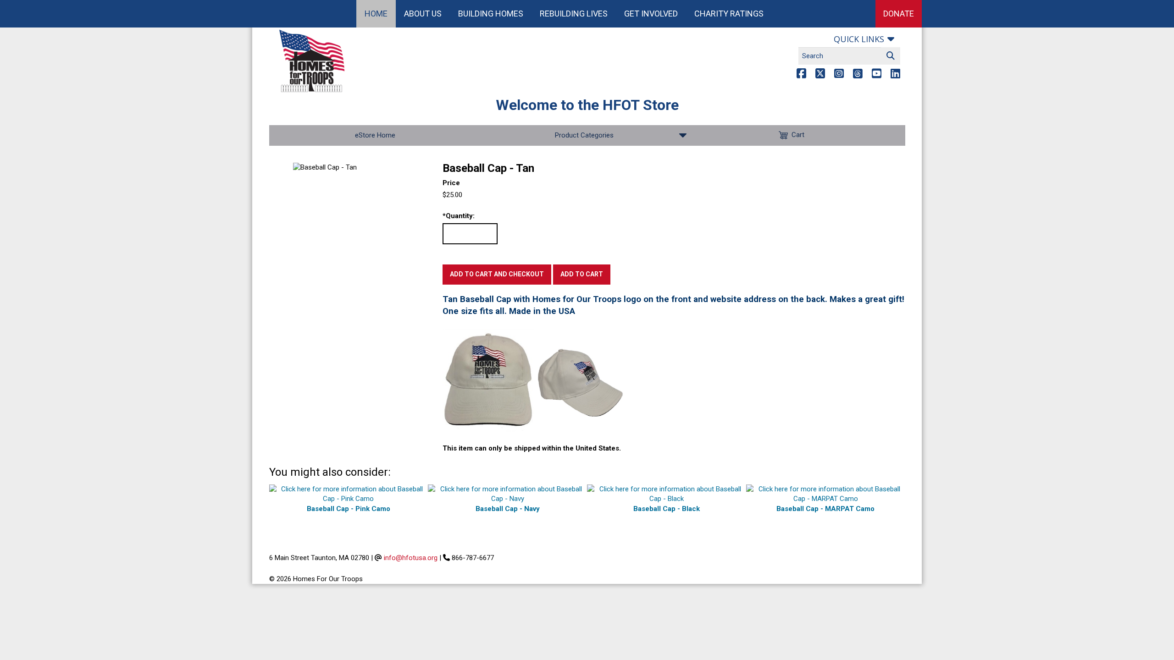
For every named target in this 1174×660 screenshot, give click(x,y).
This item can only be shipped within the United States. (532, 448)
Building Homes (490, 13)
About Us (423, 13)
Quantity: (459, 216)
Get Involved (651, 13)
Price (451, 183)
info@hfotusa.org (410, 558)
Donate (898, 13)
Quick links (859, 38)
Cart (798, 135)
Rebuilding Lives (574, 13)
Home (376, 13)
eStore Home (375, 135)
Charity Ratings (729, 13)
